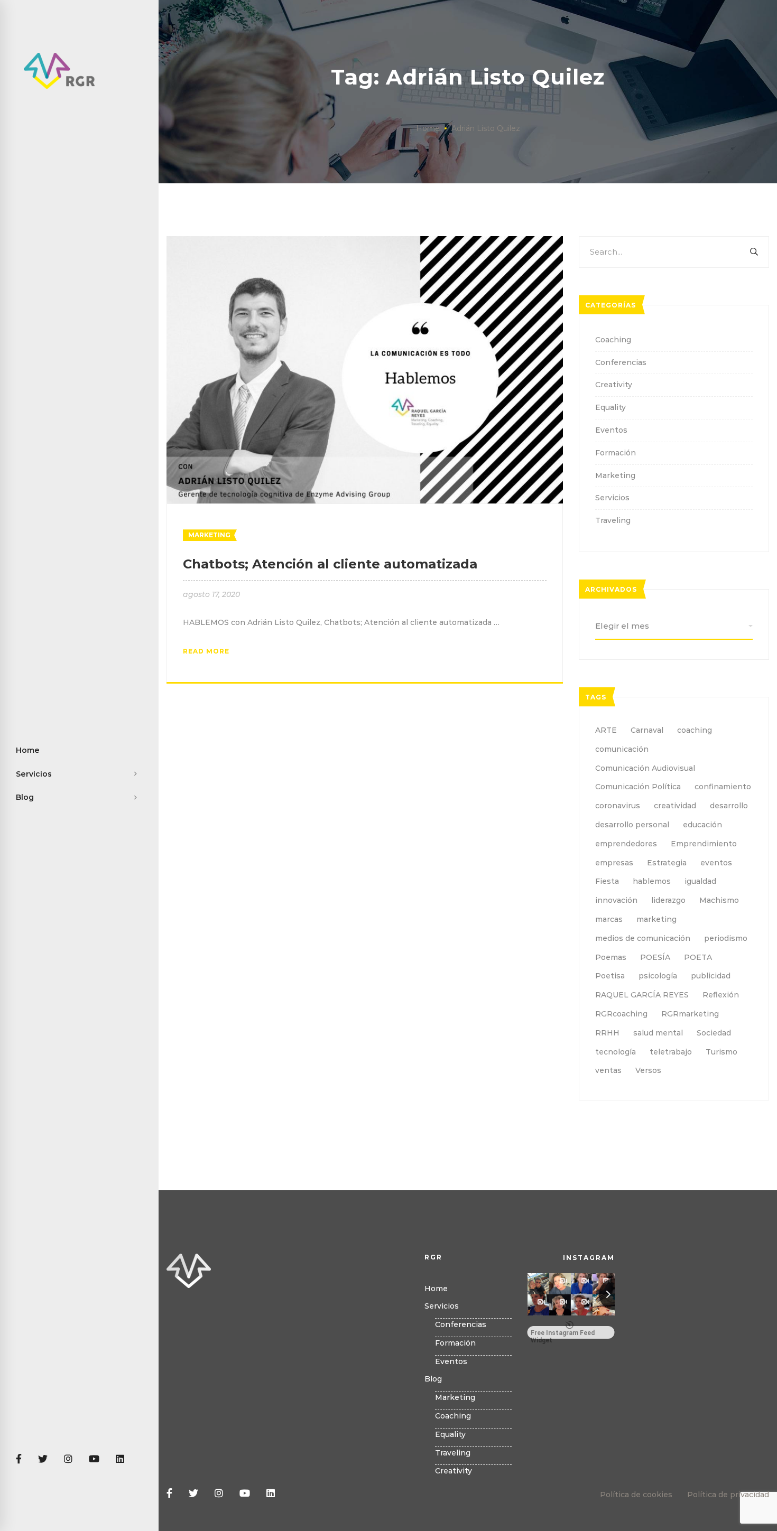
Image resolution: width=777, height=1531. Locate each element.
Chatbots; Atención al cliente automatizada (330, 564)
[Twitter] (42, 1459)
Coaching (613, 339)
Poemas (610, 957)
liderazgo (668, 900)
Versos (648, 1070)
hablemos (652, 881)
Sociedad (714, 1033)
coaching (694, 730)
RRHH (607, 1033)
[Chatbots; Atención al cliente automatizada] (364, 242)
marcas (609, 919)
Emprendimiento (704, 843)
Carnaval (647, 730)
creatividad (675, 805)
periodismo (725, 938)
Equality (610, 407)
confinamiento (723, 786)
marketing (656, 919)
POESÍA (655, 957)
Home (428, 128)
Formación (615, 453)
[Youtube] (94, 1459)
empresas (614, 862)
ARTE (606, 730)
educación (702, 824)
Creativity (613, 384)
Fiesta (607, 881)
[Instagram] (68, 1459)
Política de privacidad (728, 1494)
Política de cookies (636, 1494)
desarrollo (729, 805)
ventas (608, 1070)
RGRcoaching (621, 1014)
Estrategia (667, 862)
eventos (716, 862)
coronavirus (617, 805)
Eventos (611, 430)
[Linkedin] (120, 1459)
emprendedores (626, 843)
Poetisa (610, 976)
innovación (616, 900)
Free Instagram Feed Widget (563, 1334)
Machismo (719, 900)
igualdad (700, 881)
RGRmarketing (690, 1014)
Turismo (721, 1052)
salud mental (658, 1033)
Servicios (612, 497)
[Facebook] (19, 1459)
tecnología (615, 1052)
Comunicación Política (638, 786)
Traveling (613, 520)
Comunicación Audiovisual (645, 768)
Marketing (209, 535)
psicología (658, 976)
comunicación (622, 749)
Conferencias (620, 362)
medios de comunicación (642, 938)
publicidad (710, 976)
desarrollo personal (632, 824)
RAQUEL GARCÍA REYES (642, 995)
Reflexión (720, 995)
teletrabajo (671, 1052)
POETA (698, 957)
